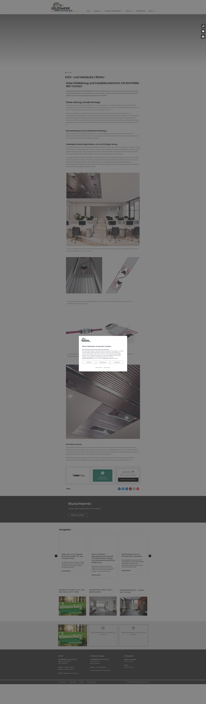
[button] (203, 36)
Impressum (107, 367)
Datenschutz (99, 367)
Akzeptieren (117, 362)
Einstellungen (103, 362)
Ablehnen (89, 362)
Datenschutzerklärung (87, 358)
